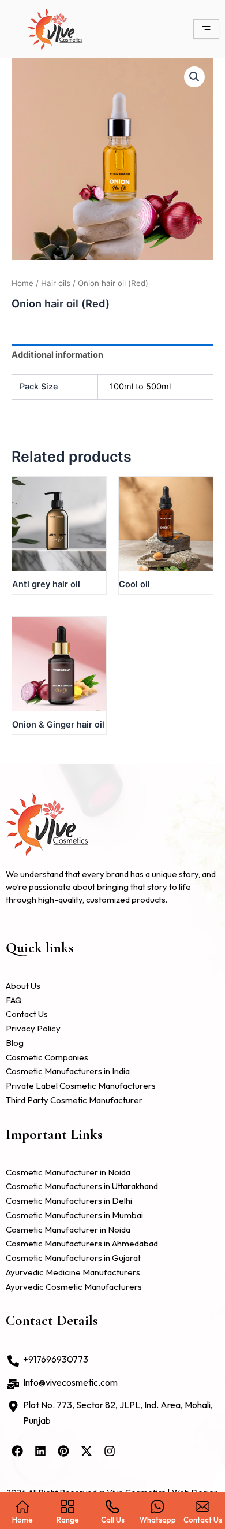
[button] (194, 76)
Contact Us (202, 1519)
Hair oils (55, 283)
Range (68, 1519)
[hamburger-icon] (206, 29)
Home (22, 283)
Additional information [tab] (57, 355)
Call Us (113, 1519)
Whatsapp (158, 1519)
